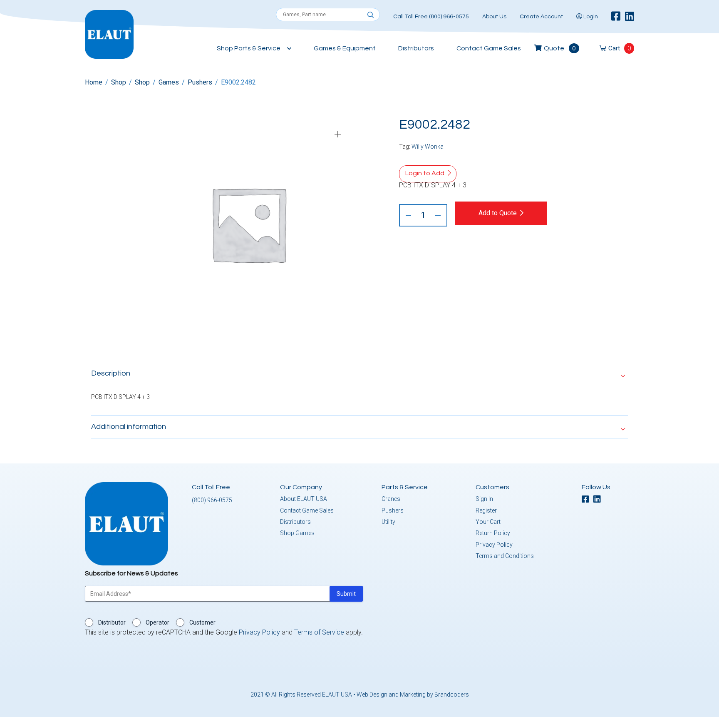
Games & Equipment (345, 48)
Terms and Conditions (505, 556)
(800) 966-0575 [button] (212, 500)
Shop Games (297, 533)
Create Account (541, 17)
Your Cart (488, 521)
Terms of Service (319, 632)
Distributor (112, 622)
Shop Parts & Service (248, 48)
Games (169, 82)
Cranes (391, 498)
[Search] (370, 15)
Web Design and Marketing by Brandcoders (413, 694)
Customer (202, 622)
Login (590, 17)
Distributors (416, 48)
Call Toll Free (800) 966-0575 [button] (431, 17)
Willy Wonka (428, 146)
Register (486, 510)
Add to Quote (498, 213)
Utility (388, 521)
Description (110, 373)
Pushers (200, 82)
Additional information (128, 427)
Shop (118, 82)
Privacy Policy (494, 544)
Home (93, 82)
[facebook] (615, 16)
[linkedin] (629, 16)
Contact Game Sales (488, 48)
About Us (494, 17)
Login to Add (424, 173)
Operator (157, 622)
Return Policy (493, 533)
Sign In (484, 498)
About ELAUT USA (303, 498)
